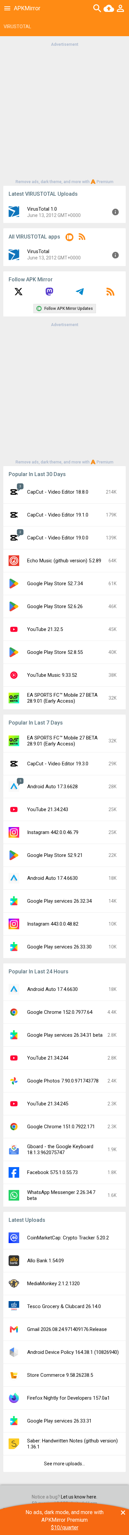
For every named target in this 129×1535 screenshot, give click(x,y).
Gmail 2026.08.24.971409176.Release (67, 1329)
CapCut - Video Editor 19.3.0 (57, 764)
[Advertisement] (64, 112)
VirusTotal (38, 251)
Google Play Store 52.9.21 (55, 855)
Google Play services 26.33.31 (59, 1421)
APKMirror (27, 8)
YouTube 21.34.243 (47, 809)
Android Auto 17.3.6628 (52, 787)
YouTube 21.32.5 (45, 629)
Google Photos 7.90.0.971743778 (63, 1081)
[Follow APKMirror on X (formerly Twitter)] (18, 294)
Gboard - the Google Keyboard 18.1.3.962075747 (60, 1149)
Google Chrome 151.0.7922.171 (61, 1127)
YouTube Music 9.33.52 (52, 675)
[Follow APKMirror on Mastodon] (49, 294)
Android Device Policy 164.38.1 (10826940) (73, 1352)
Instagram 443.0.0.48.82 (52, 924)
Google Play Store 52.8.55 (55, 652)
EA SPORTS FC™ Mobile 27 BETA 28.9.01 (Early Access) (62, 698)
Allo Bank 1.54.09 (45, 1261)
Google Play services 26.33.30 (59, 947)
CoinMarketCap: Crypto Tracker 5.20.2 (68, 1238)
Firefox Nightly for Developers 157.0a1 (68, 1398)
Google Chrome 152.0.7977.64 (59, 1012)
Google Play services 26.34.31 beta (65, 1035)
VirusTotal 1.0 (42, 209)
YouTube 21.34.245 (47, 1104)
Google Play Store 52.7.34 (55, 584)
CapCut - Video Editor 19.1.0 (57, 515)
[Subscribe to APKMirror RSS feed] (110, 294)
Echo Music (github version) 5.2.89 (64, 561)
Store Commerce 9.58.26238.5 (60, 1375)
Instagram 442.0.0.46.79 (52, 832)
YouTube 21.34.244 (47, 1058)
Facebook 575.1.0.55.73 (52, 1172)
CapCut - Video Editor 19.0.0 (57, 538)
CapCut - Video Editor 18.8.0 (57, 492)
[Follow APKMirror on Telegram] (80, 294)
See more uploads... (64, 1463)
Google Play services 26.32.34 (59, 901)
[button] (69, 238)
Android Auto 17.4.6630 (52, 878)
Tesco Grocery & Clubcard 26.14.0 (64, 1306)
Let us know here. (79, 1497)
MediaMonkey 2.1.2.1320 (53, 1284)
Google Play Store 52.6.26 (55, 606)
